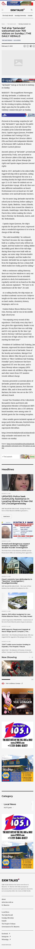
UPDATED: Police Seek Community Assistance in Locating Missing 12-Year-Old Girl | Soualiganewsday (17, 500)
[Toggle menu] (2, 9)
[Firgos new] (17, 768)
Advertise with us (7, 902)
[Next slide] (32, 657)
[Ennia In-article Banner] (18, 456)
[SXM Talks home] (17, 10)
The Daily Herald (7, 15)
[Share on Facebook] (28, 46)
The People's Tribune (8, 924)
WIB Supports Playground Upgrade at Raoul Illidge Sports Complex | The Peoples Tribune (16, 630)
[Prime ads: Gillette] (17, 735)
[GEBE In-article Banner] (18, 115)
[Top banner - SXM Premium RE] (17, 3)
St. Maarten (5, 905)
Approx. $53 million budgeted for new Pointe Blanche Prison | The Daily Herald (17, 615)
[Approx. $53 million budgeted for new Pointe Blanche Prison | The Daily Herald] (17, 601)
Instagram (5, 936)
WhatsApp (5, 939)
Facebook (5, 934)
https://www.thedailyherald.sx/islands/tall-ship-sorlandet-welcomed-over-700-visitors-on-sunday (18, 446)
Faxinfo (30, 15)
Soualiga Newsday (20, 15)
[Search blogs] (31, 10)
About (4, 899)
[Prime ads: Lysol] (17, 701)
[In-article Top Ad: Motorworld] (18, 80)
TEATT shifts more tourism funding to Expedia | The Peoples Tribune (16, 645)
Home (3, 24)
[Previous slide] (30, 657)
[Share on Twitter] (31, 46)
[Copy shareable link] (24, 46)
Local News (17, 40)
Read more (7, 516)
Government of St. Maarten (10, 927)
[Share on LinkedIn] (34, 46)
